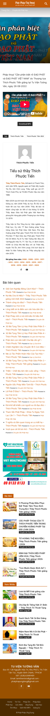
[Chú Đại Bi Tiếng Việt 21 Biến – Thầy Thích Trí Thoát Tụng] (10, 608)
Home (9, 702)
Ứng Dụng (29, 705)
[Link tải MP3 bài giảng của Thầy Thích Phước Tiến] (10, 595)
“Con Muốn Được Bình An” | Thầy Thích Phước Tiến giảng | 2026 (33, 571)
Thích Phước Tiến (17, 136)
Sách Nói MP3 (25, 708)
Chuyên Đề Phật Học (20, 10)
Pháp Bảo (37, 702)
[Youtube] (28, 269)
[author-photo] (25, 159)
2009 (30, 259)
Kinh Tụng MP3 (25, 610)
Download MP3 (25, 124)
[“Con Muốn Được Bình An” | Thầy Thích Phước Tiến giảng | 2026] (10, 571)
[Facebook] (22, 269)
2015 (28, 262)
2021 (31, 265)
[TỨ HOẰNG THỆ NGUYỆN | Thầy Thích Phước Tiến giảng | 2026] (10, 542)
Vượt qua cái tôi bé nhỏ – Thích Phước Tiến (25, 429)
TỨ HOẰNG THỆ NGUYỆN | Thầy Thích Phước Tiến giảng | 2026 (33, 541)
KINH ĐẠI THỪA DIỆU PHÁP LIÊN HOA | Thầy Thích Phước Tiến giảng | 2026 (32, 556)
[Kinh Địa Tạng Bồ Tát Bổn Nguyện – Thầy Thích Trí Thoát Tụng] (10, 648)
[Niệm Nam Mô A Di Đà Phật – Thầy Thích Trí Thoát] (10, 635)
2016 (34, 262)
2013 (16, 262)
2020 (25, 265)
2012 (10, 262)
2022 (37, 265)
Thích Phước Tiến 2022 (35, 136)
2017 (40, 262)
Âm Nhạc (13, 708)
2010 (36, 259)
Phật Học (9, 705)
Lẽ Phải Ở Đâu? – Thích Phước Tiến (22, 391)
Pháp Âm (26, 702)
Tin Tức (18, 702)
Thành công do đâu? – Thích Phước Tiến (24, 302)
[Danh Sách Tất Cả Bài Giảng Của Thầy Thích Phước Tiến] (10, 622)
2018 (13, 265)
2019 (19, 265)
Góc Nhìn (19, 705)
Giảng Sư (36, 708)
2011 (42, 259)
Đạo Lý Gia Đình (38, 299)
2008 (24, 259)
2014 (22, 262)
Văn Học (39, 705)
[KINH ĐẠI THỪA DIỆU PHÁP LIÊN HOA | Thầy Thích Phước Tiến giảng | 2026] (10, 557)
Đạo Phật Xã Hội (30, 292)
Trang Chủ (5, 10)
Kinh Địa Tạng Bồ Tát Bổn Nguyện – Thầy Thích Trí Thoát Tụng (31, 648)
